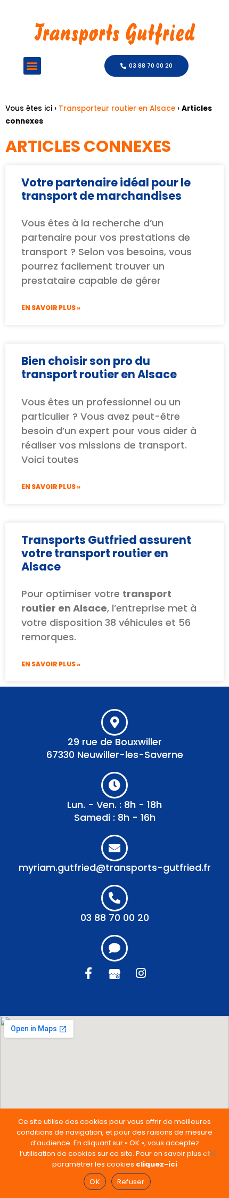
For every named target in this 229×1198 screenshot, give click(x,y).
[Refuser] (212, 1152)
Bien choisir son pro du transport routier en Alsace (99, 367)
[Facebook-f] (88, 973)
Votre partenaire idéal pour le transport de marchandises (106, 189)
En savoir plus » (50, 307)
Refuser (131, 1182)
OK (94, 1182)
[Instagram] (140, 973)
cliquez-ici (156, 1164)
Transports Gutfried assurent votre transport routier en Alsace (106, 553)
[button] (32, 66)
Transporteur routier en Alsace (117, 108)
